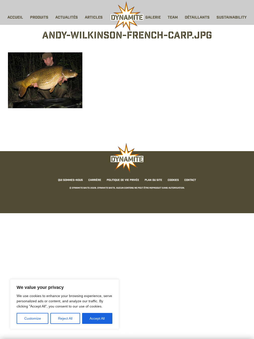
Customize (32, 318)
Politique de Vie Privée (123, 180)
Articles (94, 18)
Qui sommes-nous (70, 180)
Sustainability (232, 18)
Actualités (66, 18)
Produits (39, 18)
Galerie (153, 18)
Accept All (97, 318)
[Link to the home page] (127, 16)
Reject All (65, 318)
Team (173, 18)
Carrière (94, 180)
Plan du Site (153, 180)
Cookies (173, 180)
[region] (64, 304)
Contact (190, 180)
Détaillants (197, 18)
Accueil (15, 18)
